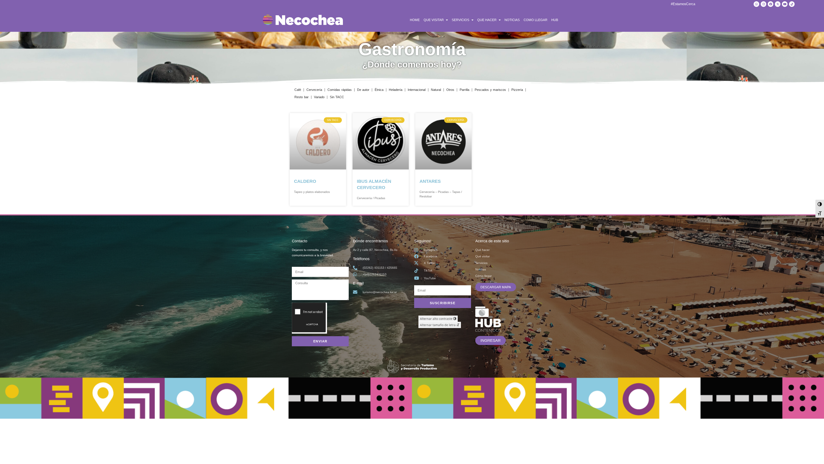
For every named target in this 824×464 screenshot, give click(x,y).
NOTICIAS (512, 20)
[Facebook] (770, 4)
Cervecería (314, 90)
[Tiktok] (792, 4)
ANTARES (430, 181)
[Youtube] (785, 4)
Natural (436, 90)
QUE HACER (487, 20)
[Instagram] (763, 4)
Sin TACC (337, 97)
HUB (554, 20)
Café (297, 90)
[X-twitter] (777, 4)
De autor (363, 90)
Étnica (379, 90)
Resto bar (301, 97)
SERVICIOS (460, 20)
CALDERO (305, 181)
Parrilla (464, 90)
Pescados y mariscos (490, 90)
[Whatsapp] (756, 4)
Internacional (417, 90)
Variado (319, 97)
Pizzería (517, 90)
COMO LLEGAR (535, 20)
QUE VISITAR (434, 20)
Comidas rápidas (339, 90)
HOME (415, 20)
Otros (450, 90)
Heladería (395, 90)
